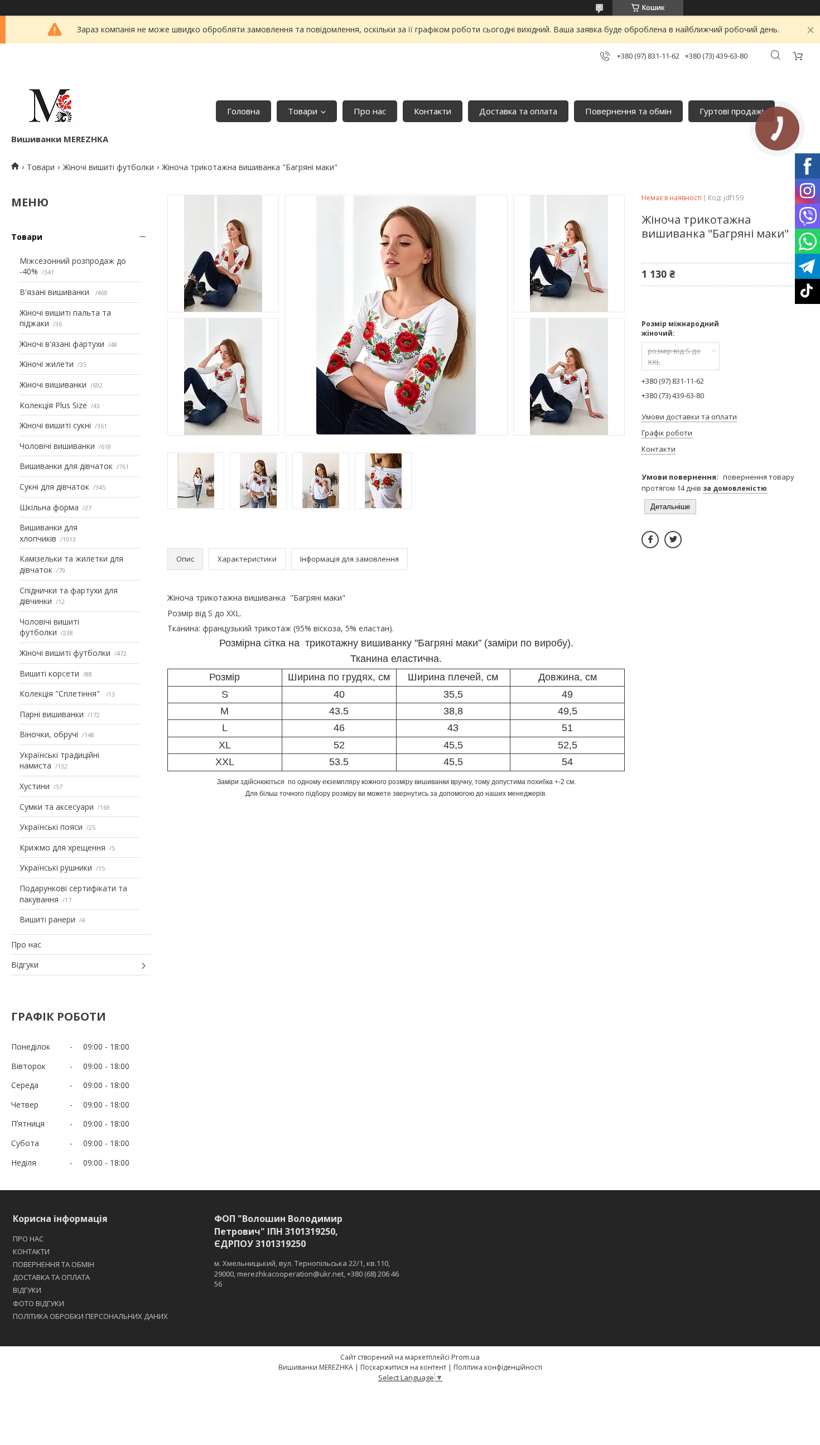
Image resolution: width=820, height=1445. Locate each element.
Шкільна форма (49, 507)
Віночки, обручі (49, 734)
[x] (673, 539)
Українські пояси (51, 826)
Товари (302, 111)
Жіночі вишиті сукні (55, 425)
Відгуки (24, 964)
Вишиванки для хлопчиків (49, 533)
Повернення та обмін (628, 111)
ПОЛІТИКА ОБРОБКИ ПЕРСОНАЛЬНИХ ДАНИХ (90, 1316)
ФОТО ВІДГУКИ (38, 1303)
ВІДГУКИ (27, 1290)
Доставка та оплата (518, 111)
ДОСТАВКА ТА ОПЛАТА (51, 1277)
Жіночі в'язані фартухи (62, 344)
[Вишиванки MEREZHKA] (50, 105)
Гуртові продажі (732, 111)
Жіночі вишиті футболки (108, 167)
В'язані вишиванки (55, 292)
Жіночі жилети (47, 364)
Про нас (370, 111)
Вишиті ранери (47, 919)
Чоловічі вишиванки (57, 446)
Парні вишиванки (52, 714)
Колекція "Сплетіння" (61, 693)
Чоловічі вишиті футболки (49, 627)
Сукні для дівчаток (54, 486)
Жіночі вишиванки (53, 384)
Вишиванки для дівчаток (66, 466)
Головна (243, 111)
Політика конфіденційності (498, 1367)
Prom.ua (465, 1357)
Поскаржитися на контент (403, 1367)
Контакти (432, 111)
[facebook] (650, 539)
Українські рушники (56, 867)
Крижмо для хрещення (62, 847)
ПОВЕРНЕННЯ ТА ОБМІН (53, 1264)
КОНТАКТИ (31, 1251)
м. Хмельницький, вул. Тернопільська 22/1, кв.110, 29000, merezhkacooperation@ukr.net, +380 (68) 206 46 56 (306, 1273)
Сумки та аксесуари (57, 806)
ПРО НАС (28, 1239)
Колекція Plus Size (53, 405)
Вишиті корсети (49, 673)
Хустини (35, 786)
